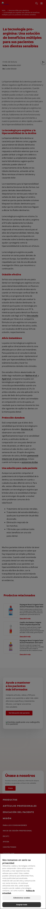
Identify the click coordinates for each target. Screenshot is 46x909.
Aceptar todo (21, 905)
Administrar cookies (21, 898)
